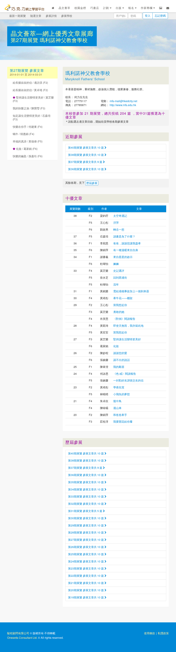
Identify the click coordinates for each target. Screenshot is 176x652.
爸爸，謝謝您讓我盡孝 (127, 243)
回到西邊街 (120, 278)
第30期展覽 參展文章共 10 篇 (86, 518)
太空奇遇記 (120, 216)
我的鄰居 (118, 367)
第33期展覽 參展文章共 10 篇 (86, 496)
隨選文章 (35, 16)
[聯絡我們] (167, 7)
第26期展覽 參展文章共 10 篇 (86, 547)
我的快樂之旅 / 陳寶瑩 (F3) (29, 108)
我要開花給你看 (123, 421)
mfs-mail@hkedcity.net (123, 101)
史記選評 (118, 271)
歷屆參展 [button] (91, 183)
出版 (119, 8)
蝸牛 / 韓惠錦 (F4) (23, 134)
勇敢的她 (118, 312)
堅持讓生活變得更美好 (127, 339)
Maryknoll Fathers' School (85, 79)
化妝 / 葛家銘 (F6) (26, 149)
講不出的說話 (121, 360)
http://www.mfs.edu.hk (122, 105)
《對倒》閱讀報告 (124, 319)
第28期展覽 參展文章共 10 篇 (86, 532)
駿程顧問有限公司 (18, 633)
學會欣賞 (118, 387)
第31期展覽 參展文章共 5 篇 (85, 511)
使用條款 (149, 633)
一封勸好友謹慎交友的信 (128, 380)
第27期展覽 (25, 40)
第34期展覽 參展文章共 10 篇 (86, 489)
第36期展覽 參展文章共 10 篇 (86, 169)
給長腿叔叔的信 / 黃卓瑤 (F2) (30, 90)
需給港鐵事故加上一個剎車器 (131, 291)
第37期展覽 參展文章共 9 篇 (85, 162)
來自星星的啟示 (123, 257)
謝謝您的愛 (120, 353)
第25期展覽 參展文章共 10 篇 (86, 554)
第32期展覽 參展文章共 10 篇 (86, 504)
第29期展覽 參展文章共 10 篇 (86, 525)
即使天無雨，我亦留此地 (128, 326)
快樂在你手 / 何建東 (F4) (27, 127)
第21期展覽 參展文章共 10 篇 (86, 583)
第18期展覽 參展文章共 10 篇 (86, 597)
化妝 (116, 346)
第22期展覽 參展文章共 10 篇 (86, 576)
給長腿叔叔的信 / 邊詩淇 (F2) (30, 83)
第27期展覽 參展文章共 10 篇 (86, 540)
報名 (131, 8)
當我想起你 (120, 305)
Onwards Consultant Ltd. (22, 638)
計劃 (106, 8)
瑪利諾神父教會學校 (64, 40)
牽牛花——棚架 (123, 298)
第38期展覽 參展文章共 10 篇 (86, 155)
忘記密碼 (160, 16)
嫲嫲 (116, 264)
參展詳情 (51, 16)
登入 (147, 16)
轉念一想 (118, 229)
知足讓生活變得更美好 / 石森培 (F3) (32, 117)
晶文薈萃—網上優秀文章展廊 (52, 33)
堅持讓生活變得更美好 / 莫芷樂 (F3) (33, 99)
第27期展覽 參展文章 (27, 70)
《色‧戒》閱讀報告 (124, 374)
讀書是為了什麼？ (124, 236)
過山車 (117, 408)
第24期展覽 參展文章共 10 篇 (86, 561)
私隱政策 (163, 633)
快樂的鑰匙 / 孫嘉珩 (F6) (27, 156)
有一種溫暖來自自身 (125, 250)
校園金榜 (80, 8)
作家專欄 (147, 8)
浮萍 (116, 223)
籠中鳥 (117, 401)
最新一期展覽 (17, 16)
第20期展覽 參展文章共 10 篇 (86, 590)
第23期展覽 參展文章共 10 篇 (86, 568)
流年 (116, 284)
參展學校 (66, 16)
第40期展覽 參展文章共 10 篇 (86, 147)
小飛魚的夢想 (121, 394)
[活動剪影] (160, 7)
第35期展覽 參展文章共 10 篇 (86, 482)
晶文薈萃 (64, 8)
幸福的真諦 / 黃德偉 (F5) (27, 141)
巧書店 (94, 8)
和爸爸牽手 (120, 415)
